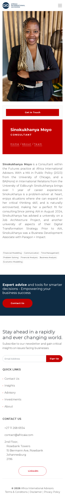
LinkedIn (32, 471)
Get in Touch (32, 112)
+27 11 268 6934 (14, 428)
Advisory (10, 392)
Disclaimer (36, 491)
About (8, 406)
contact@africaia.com (18, 435)
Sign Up (54, 358)
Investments (12, 399)
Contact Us (17, 303)
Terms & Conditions (16, 491)
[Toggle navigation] (60, 5)
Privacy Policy (52, 491)
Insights (9, 385)
